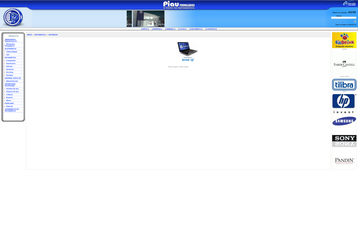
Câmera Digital (11, 52)
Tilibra (344, 91)
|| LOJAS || (182, 29)
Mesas (8, 100)
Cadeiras (9, 94)
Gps (7, 54)
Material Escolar (12, 81)
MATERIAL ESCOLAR (13, 78)
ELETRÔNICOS (10, 49)
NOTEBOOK (53, 35)
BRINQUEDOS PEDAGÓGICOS (11, 40)
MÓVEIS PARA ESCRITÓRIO (10, 85)
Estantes (9, 97)
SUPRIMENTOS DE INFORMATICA (12, 110)
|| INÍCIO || (145, 29)
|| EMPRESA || (157, 29)
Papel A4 (9, 106)
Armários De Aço (12, 88)
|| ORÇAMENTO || (195, 29)
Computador (11, 60)
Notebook (10, 69)
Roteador (9, 75)
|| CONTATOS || (211, 29)
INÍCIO (29, 35)
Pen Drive (9, 72)
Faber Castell (344, 76)
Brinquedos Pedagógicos (10, 45)
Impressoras (10, 63)
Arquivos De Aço (12, 91)
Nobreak (9, 66)
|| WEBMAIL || (170, 29)
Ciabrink (344, 49)
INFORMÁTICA (10, 57)
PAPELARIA (9, 103)
